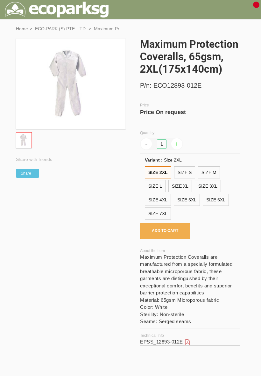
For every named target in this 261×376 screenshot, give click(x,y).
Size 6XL (215, 199)
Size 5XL (186, 199)
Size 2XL (158, 172)
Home (22, 28)
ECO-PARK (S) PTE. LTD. (61, 28)
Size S (185, 172)
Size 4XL (157, 199)
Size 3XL (207, 186)
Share (26, 173)
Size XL (180, 186)
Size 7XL (157, 213)
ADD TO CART (165, 230)
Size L (155, 186)
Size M (208, 172)
